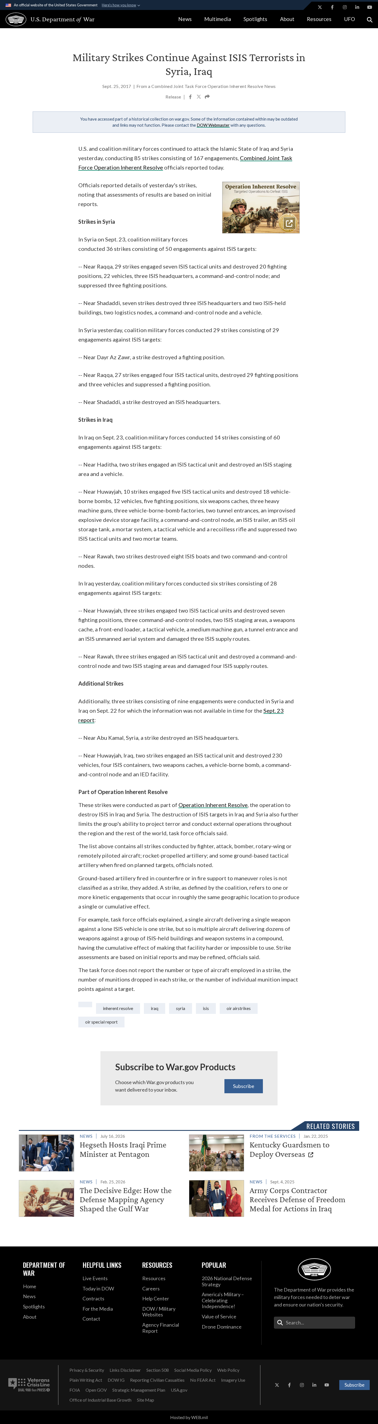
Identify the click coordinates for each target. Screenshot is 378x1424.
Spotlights (255, 19)
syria (180, 1008)
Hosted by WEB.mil (189, 1417)
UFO (349, 19)
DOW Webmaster (213, 125)
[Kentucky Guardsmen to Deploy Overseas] (271, 1151)
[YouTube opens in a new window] (370, 7)
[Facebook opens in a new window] (332, 7)
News (185, 19)
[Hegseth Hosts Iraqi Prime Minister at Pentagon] (101, 1151)
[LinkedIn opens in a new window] (357, 7)
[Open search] (369, 19)
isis (206, 1008)
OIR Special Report (101, 1021)
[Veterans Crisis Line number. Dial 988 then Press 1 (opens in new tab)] (29, 1385)
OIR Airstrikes (239, 1008)
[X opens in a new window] (320, 7)
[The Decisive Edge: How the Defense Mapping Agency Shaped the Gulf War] (101, 1197)
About (287, 19)
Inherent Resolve (118, 1008)
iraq (154, 1008)
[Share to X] (199, 97)
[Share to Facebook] (191, 97)
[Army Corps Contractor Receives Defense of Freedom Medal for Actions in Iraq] (271, 1197)
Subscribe (243, 1086)
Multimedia (217, 19)
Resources (319, 19)
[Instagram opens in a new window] (345, 7)
